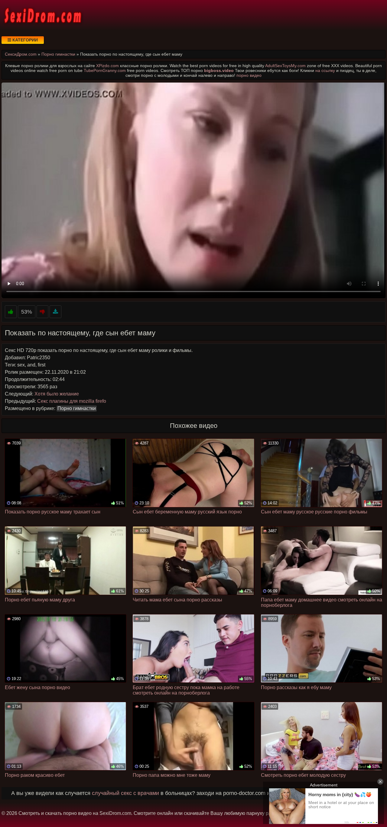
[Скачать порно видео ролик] (55, 311)
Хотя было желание (56, 393)
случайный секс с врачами (125, 793)
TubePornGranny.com (105, 70)
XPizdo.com (107, 65)
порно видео (249, 75)
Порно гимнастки (76, 408)
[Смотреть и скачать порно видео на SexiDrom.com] (42, 15)
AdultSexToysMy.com (285, 65)
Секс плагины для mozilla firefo (71, 401)
